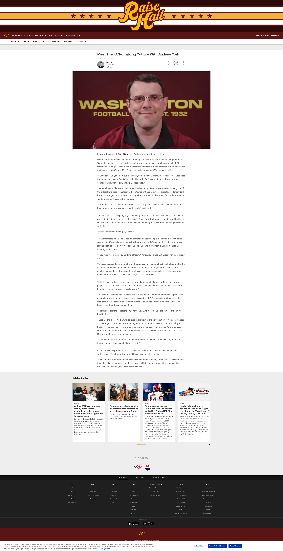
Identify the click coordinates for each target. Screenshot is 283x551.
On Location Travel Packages (180, 517)
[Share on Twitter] (174, 64)
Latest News (72, 488)
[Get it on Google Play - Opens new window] (149, 524)
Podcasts (93, 499)
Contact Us (208, 488)
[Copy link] (182, 63)
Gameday (72, 491)
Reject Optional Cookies (217, 546)
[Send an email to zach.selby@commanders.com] (111, 67)
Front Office (133, 502)
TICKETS (180, 484)
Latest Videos (93, 488)
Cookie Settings (199, 546)
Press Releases (72, 499)
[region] (141, 546)
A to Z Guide (155, 491)
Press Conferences (93, 495)
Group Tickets (181, 502)
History (133, 513)
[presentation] (209, 445)
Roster (133, 488)
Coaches (133, 499)
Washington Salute (207, 495)
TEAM (133, 484)
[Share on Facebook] (169, 64)
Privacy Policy (105, 549)
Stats (133, 506)
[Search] (254, 35)
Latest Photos (114, 488)
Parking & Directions (155, 488)
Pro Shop (208, 509)
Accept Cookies (235, 546)
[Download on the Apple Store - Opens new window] (133, 524)
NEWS (72, 484)
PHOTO (114, 484)
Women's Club (207, 506)
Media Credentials (208, 513)
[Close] (279, 545)
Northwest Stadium (155, 484)
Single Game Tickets (181, 499)
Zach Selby (109, 62)
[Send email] (178, 64)
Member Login (180, 488)
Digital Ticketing (180, 506)
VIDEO (93, 484)
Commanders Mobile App (207, 491)
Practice (113, 495)
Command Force (208, 499)
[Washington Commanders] (141, 534)
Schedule (133, 491)
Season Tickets (180, 491)
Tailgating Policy (155, 495)
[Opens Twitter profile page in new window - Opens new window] (107, 67)
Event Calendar (133, 495)
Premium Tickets (181, 495)
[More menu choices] (80, 35)
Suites (181, 509)
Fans (113, 502)
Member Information (181, 513)
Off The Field (72, 495)
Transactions (133, 509)
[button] (138, 444)
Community (72, 502)
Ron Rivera (123, 154)
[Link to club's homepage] (6, 35)
